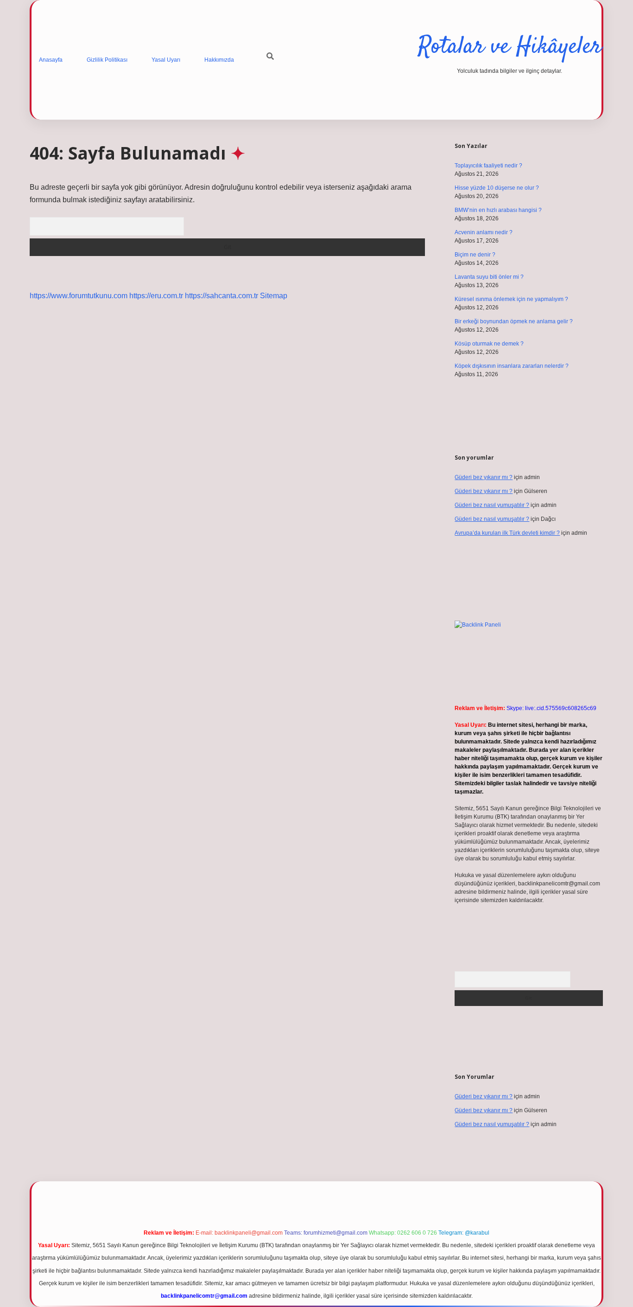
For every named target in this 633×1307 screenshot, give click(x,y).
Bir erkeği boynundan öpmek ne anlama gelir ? (514, 321)
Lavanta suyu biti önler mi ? (489, 277)
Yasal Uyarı (166, 60)
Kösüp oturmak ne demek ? (489, 343)
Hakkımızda (219, 60)
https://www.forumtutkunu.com (78, 296)
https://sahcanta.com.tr (221, 296)
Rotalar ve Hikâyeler (509, 47)
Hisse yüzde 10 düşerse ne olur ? (497, 188)
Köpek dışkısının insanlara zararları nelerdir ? (512, 366)
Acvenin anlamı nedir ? (484, 232)
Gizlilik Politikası (107, 60)
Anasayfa (51, 60)
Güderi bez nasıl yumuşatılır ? (492, 505)
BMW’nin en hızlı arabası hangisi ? (498, 210)
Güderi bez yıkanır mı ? (484, 477)
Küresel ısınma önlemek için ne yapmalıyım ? (511, 299)
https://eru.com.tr (156, 296)
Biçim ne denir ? (475, 254)
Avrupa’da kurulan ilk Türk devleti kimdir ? (507, 533)
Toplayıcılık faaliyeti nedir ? (488, 165)
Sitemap (273, 296)
